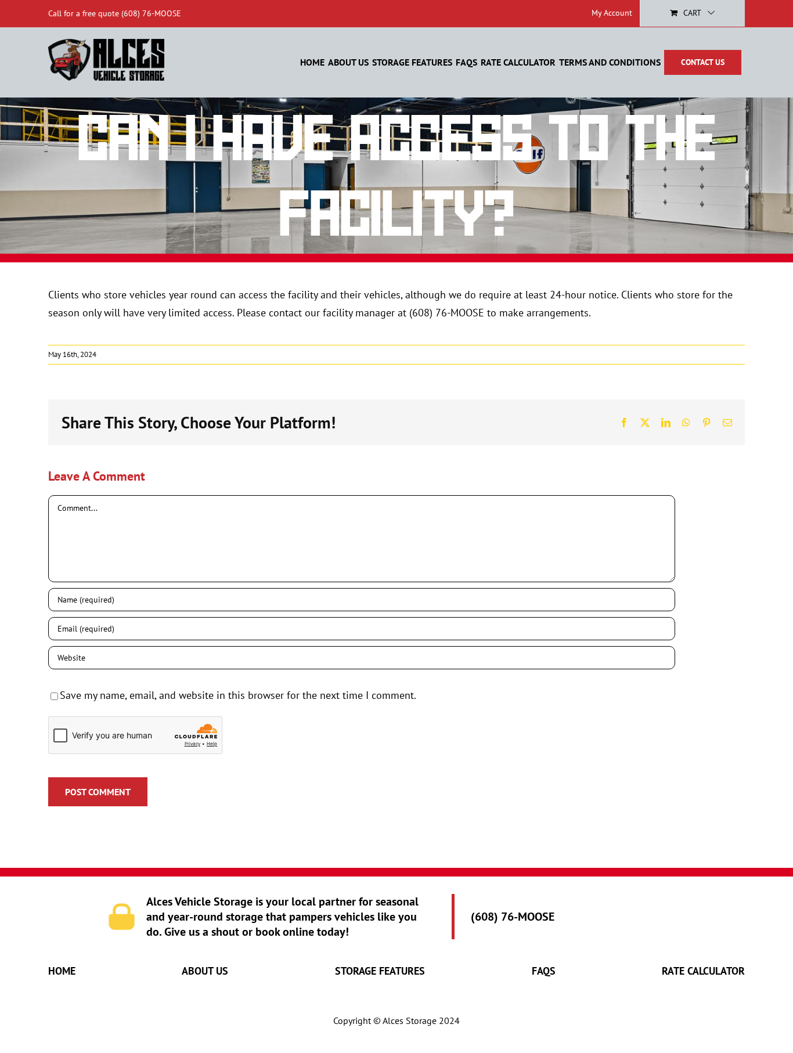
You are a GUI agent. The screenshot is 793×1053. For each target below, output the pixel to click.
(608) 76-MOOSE (151, 13)
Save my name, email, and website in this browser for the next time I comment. (238, 695)
